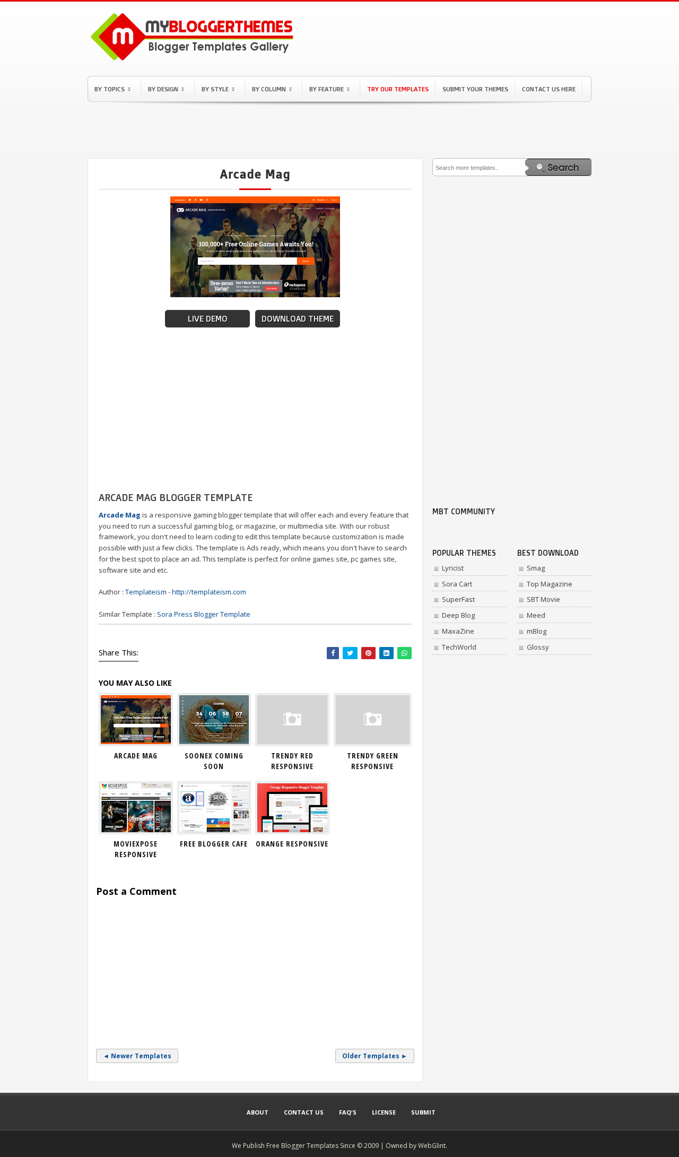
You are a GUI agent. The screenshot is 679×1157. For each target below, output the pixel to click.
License (384, 1112)
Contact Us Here (549, 89)
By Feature (326, 89)
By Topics (109, 89)
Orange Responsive (292, 844)
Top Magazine (549, 584)
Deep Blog (458, 615)
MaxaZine (458, 631)
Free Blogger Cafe (214, 844)
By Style (215, 89)
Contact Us (304, 1112)
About (257, 1112)
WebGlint (432, 1145)
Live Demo (208, 319)
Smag (536, 568)
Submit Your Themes (475, 89)
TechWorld (459, 647)
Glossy (538, 647)
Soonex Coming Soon (214, 760)
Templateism (146, 592)
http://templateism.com (209, 592)
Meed (536, 615)
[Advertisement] (339, 130)
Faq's (347, 1112)
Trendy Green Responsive (372, 760)
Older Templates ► (374, 1055)
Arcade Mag (136, 755)
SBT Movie (543, 599)
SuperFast (458, 599)
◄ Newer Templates (137, 1055)
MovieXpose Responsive (136, 849)
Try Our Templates (398, 89)
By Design (163, 89)
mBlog (536, 631)
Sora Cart (457, 584)
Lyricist (453, 568)
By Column (269, 89)
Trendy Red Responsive (292, 760)
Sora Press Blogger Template (203, 614)
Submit (423, 1112)
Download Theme (298, 319)
